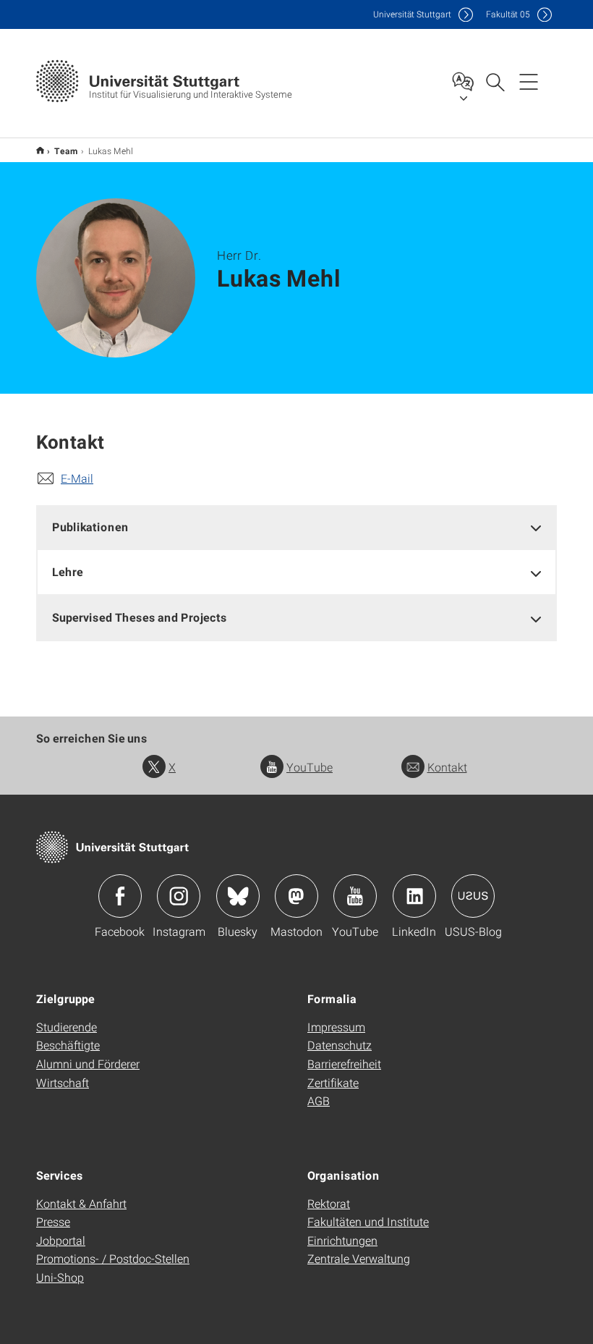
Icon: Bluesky (238, 896)
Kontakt (447, 766)
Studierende (66, 1026)
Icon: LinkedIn (414, 896)
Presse (53, 1221)
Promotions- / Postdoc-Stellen (112, 1258)
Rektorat (328, 1203)
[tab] (296, 527)
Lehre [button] (67, 571)
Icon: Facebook (120, 896)
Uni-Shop (60, 1277)
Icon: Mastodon (296, 896)
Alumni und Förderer (88, 1063)
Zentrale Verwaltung (358, 1258)
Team (66, 150)
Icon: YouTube (355, 896)
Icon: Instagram (178, 896)
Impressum (336, 1026)
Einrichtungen (342, 1240)
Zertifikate (333, 1082)
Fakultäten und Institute (368, 1221)
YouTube (309, 766)
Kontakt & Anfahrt (81, 1203)
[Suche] (494, 81)
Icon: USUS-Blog (473, 896)
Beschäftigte (68, 1044)
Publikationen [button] (90, 526)
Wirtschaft (62, 1082)
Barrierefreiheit (344, 1063)
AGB (318, 1100)
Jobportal (60, 1240)
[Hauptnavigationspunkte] (528, 81)
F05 (508, 14)
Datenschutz (339, 1044)
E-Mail (77, 478)
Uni (412, 14)
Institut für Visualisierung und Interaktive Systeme (40, 150)
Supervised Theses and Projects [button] (139, 617)
